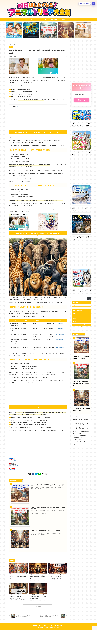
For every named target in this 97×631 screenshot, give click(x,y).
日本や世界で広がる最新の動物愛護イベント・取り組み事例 (81, 432)
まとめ (74, 444)
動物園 (75, 321)
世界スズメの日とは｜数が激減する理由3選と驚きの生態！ (57, 575)
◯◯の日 (12, 554)
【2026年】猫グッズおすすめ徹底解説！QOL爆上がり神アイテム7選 (47, 484)
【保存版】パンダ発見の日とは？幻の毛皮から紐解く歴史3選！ (18, 595)
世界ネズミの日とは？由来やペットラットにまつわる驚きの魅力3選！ (18, 576)
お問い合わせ (54, 19)
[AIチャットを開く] (93, 3)
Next (89, 30)
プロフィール (43, 19)
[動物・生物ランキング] (12, 464)
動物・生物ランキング (13, 465)
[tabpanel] (14, 30)
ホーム (32, 19)
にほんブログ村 (12, 460)
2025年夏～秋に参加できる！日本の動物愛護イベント (81, 436)
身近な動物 (76, 302)
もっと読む (38, 606)
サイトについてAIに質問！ (84, 3)
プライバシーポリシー (64, 19)
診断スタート (81, 100)
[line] (39, 474)
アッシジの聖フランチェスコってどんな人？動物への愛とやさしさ (81, 427)
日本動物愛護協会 (60, 323)
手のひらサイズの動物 (78, 310)
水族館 (75, 318)
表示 (17, 106)
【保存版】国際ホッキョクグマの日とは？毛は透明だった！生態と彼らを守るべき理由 (38, 596)
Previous (7, 30)
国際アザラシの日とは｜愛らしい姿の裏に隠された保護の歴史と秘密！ (38, 576)
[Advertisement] (38, 119)
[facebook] (33, 474)
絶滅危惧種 (76, 316)
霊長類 (75, 313)
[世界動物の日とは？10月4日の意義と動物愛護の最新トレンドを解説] (36, 474)
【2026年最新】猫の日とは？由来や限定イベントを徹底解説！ (46, 530)
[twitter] (29, 474)
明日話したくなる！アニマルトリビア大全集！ (48, 625)
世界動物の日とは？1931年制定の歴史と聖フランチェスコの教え (81, 420)
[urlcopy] (46, 474)
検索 (89, 298)
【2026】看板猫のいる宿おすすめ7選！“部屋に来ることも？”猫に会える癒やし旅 (81, 383)
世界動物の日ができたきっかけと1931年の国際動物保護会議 (81, 424)
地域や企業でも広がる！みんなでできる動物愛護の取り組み (81, 440)
